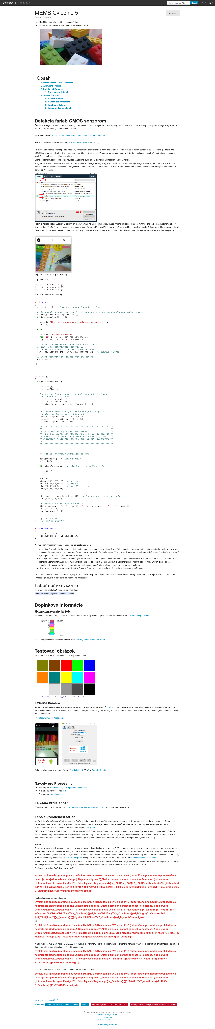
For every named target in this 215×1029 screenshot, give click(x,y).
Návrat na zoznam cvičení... (47, 1000)
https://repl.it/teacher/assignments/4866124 (85, 807)
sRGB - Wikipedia (74, 857)
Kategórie (39, 1004)
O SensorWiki (107, 1017)
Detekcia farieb (76, 770)
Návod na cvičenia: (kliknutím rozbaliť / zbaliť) (54, 593)
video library (55, 793)
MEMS (85, 1004)
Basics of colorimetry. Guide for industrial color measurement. (78, 135)
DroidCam (110, 707)
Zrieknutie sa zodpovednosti (107, 1020)
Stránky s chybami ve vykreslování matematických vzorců (153, 1004)
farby (65, 790)
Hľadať (194, 3)
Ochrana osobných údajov (107, 1014)
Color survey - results (139, 615)
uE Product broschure (79, 142)
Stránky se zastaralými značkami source (62, 1004)
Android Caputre (99, 770)
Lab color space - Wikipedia (143, 857)
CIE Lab (91, 827)
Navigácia (23, 3)
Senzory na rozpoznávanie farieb (90, 639)
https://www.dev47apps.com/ (51, 717)
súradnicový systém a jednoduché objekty (68, 787)
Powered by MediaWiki (108, 1024)
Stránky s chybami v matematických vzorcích (109, 1004)
